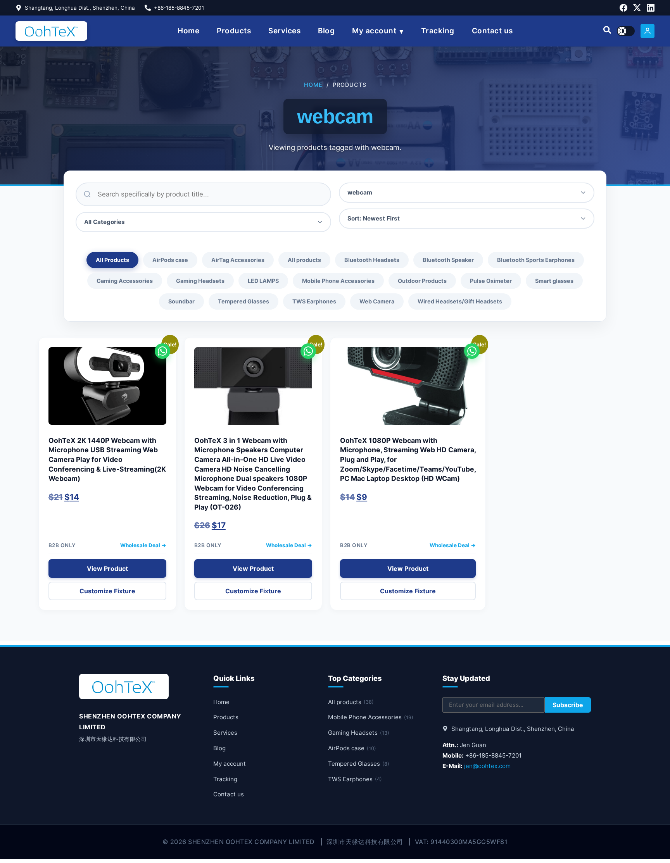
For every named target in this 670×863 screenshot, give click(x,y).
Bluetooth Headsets (371, 260)
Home (188, 30)
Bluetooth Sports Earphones (536, 260)
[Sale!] (107, 389)
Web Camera (376, 301)
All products (304, 260)
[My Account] (647, 31)
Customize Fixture (107, 591)
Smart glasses (554, 280)
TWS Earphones (314, 301)
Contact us (492, 30)
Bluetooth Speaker (448, 260)
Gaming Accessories (125, 280)
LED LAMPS (263, 280)
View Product (107, 568)
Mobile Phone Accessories (338, 280)
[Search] (607, 31)
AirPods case (170, 260)
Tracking (437, 30)
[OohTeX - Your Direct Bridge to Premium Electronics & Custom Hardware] (51, 31)
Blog (326, 30)
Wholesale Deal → (143, 545)
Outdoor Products (422, 280)
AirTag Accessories (237, 260)
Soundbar (181, 301)
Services (284, 30)
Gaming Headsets (200, 280)
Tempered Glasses (243, 301)
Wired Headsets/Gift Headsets (460, 301)
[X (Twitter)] (637, 8)
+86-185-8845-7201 (179, 8)
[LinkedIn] (650, 8)
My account (374, 30)
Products (234, 30)
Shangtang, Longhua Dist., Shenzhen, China (80, 8)
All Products (112, 260)
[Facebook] (623, 8)
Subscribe (568, 705)
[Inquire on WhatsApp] (162, 351)
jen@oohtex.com (487, 766)
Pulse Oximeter (491, 280)
